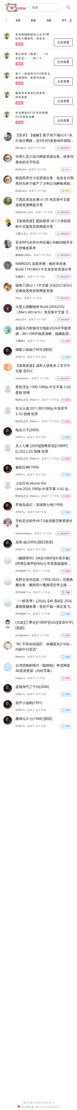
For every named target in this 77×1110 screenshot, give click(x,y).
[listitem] (38, 39)
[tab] (18, 20)
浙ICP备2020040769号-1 (38, 1102)
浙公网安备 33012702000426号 (40, 1107)
